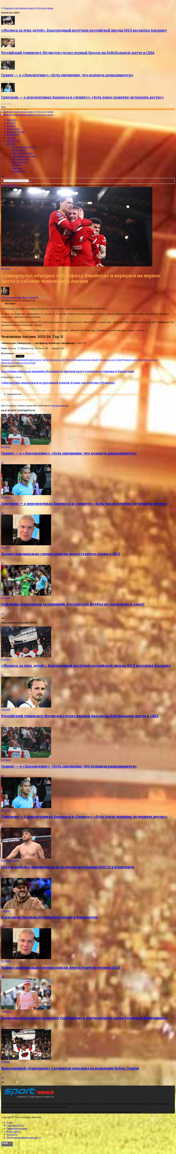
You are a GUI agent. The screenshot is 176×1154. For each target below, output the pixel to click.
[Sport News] (27, 8)
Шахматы (17, 168)
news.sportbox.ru (24, 353)
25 (2, 926)
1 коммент (32, 297)
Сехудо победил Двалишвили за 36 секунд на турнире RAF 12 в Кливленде (67, 867)
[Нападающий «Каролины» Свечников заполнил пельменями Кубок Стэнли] (26, 1058)
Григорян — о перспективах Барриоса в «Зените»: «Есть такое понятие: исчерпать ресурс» (82, 97)
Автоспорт (13, 141)
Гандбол (16, 165)
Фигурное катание (22, 153)
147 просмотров (10, 297)
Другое (11, 144)
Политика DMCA (15, 1125)
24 (2, 462)
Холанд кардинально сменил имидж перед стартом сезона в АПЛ (60, 554)
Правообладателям (17, 1128)
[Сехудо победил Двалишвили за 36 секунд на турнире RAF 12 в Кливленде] (26, 857)
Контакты (12, 1134)
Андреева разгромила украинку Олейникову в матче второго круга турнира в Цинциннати (84, 1018)
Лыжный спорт (20, 159)
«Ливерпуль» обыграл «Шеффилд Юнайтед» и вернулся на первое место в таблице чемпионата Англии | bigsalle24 (86, 394)
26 (2, 1027)
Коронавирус (19, 150)
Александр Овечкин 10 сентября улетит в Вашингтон (49, 917)
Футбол (11, 122)
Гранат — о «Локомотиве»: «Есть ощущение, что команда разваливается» (67, 75)
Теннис (11, 138)
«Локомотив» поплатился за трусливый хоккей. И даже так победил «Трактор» (58, 382)
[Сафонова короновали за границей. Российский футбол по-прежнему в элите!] (26, 594)
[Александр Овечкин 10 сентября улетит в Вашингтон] (26, 908)
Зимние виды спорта (24, 147)
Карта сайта (13, 1131)
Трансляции (19, 171)
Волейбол (13, 134)
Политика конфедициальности (24, 1137)
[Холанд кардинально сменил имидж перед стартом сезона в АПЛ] (26, 544)
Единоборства (16, 131)
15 (2, 613)
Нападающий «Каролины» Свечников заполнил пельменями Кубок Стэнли (70, 1068)
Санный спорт (20, 162)
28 (2, 876)
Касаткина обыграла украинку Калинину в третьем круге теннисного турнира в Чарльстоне (67, 371)
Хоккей (11, 125)
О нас (10, 1122)
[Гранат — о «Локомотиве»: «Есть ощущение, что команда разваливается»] (8, 68)
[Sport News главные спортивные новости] (28, 1098)
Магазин (12, 119)
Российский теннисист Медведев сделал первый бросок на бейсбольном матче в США (77, 53)
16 (2, 675)
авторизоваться (59, 405)
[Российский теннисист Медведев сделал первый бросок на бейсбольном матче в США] (8, 46)
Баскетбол (13, 128)
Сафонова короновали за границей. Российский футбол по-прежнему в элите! (72, 604)
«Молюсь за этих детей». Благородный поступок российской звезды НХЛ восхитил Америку (84, 30)
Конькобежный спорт (24, 156)
